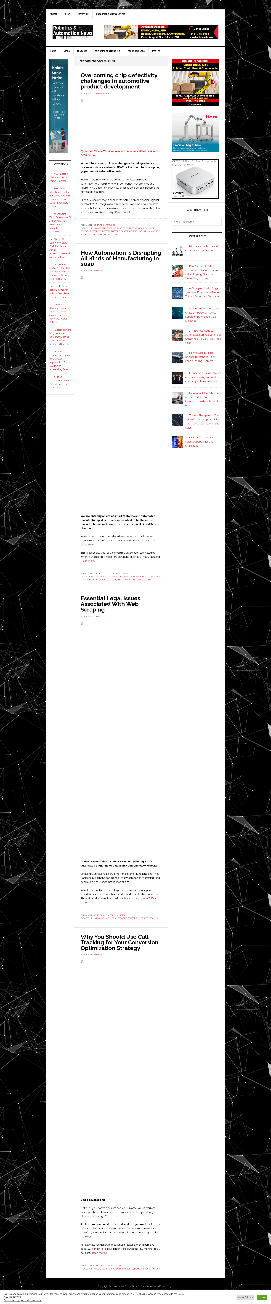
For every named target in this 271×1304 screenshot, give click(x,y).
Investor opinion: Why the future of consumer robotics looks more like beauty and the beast (60, 337)
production (129, 580)
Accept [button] (262, 1297)
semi (94, 234)
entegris (115, 231)
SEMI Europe (88, 155)
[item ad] (195, 150)
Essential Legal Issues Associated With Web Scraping (110, 604)
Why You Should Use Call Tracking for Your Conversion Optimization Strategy (119, 942)
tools (117, 234)
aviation (137, 577)
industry (133, 231)
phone (146, 1269)
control (85, 231)
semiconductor (105, 234)
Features (110, 225)
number (138, 1269)
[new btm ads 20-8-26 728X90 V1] (161, 37)
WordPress (159, 1286)
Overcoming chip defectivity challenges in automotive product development (119, 81)
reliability (86, 234)
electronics (148, 577)
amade (97, 228)
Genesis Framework (142, 1286)
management (153, 231)
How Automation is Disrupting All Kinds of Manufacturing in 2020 (121, 258)
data (107, 918)
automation (100, 577)
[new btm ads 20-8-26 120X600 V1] (58, 151)
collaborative (133, 228)
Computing (99, 225)
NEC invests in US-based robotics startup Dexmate (59, 177)
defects (106, 231)
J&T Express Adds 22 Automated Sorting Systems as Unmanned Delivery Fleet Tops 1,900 (59, 271)
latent (142, 231)
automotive (119, 228)
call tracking (107, 1269)
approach (107, 228)
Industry (110, 915)
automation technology (119, 577)
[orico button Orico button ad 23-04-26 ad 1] (195, 197)
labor (102, 580)
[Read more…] (122, 212)
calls (118, 1269)
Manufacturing (112, 574)
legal (114, 918)
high (158, 577)
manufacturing (114, 580)
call (96, 1269)
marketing (127, 1269)
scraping (122, 918)
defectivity (95, 231)
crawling (99, 918)
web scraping (151, 918)
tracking (155, 1269)
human (84, 580)
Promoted (126, 574)
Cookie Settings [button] (245, 1297)
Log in (170, 1286)
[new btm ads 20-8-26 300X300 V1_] (195, 104)
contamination (148, 228)
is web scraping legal (136, 898)
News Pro (123, 1286)
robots (139, 580)
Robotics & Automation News (73, 32)
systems (148, 580)
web (140, 918)
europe (124, 231)
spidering (133, 918)
